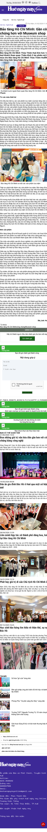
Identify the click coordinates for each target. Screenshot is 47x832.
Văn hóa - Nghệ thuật (17, 20)
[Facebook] (26, 3)
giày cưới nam (6, 748)
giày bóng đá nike (14, 740)
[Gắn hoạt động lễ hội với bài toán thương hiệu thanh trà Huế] (5, 727)
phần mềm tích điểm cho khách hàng (13, 751)
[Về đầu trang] (43, 824)
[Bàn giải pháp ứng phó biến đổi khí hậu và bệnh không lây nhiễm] (5, 693)
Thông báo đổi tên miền (12, 816)
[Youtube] (29, 3)
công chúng (20, 327)
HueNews (35, 3)
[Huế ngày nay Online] (26, 10)
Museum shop (30, 327)
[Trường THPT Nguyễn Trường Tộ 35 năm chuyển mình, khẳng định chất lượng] (5, 716)
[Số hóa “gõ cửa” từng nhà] (5, 682)
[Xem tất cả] (4, 10)
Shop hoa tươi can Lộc (17, 744)
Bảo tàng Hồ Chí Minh (8, 327)
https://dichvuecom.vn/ (10, 736)
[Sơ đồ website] (23, 3)
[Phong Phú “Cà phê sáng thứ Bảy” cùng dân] (5, 705)
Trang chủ (6, 20)
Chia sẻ (21, 26)
